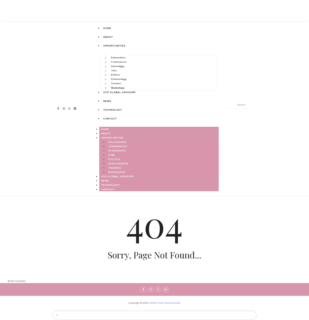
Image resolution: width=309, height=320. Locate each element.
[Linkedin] (75, 108)
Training (116, 83)
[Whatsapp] (69, 108)
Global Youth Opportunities (164, 302)
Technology (110, 185)
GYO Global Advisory (117, 176)
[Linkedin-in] (165, 289)
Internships (117, 66)
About (106, 133)
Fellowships (118, 57)
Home (105, 129)
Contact (108, 189)
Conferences (119, 62)
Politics (115, 75)
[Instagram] (64, 108)
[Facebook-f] (58, 108)
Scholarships (118, 79)
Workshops (117, 87)
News (105, 180)
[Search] (230, 112)
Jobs (114, 70)
